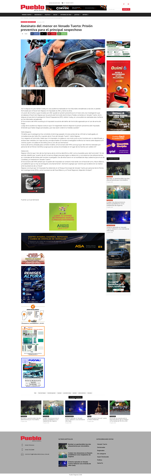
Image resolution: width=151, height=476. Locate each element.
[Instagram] (128, 4)
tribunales (90, 393)
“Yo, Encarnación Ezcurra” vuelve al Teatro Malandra (97, 418)
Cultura (89, 416)
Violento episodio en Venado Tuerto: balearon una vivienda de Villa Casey (118, 229)
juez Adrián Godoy (67, 393)
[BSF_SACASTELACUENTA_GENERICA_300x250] (118, 282)
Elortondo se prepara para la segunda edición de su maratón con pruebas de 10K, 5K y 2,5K (119, 419)
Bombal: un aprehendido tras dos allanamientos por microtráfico (118, 179)
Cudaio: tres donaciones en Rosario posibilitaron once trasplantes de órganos (116, 203)
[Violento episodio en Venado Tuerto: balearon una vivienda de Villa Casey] (118, 217)
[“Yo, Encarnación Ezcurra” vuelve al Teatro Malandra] (97, 408)
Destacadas (26, 18)
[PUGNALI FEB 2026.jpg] (63, 373)
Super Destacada (111, 225)
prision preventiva (82, 393)
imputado (59, 393)
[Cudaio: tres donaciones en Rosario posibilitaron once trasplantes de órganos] (118, 192)
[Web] (118, 144)
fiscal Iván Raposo (42, 393)
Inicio (22, 18)
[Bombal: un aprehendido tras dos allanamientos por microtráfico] (118, 168)
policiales (74, 393)
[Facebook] (124, 4)
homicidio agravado (51, 393)
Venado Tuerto (31, 21)
